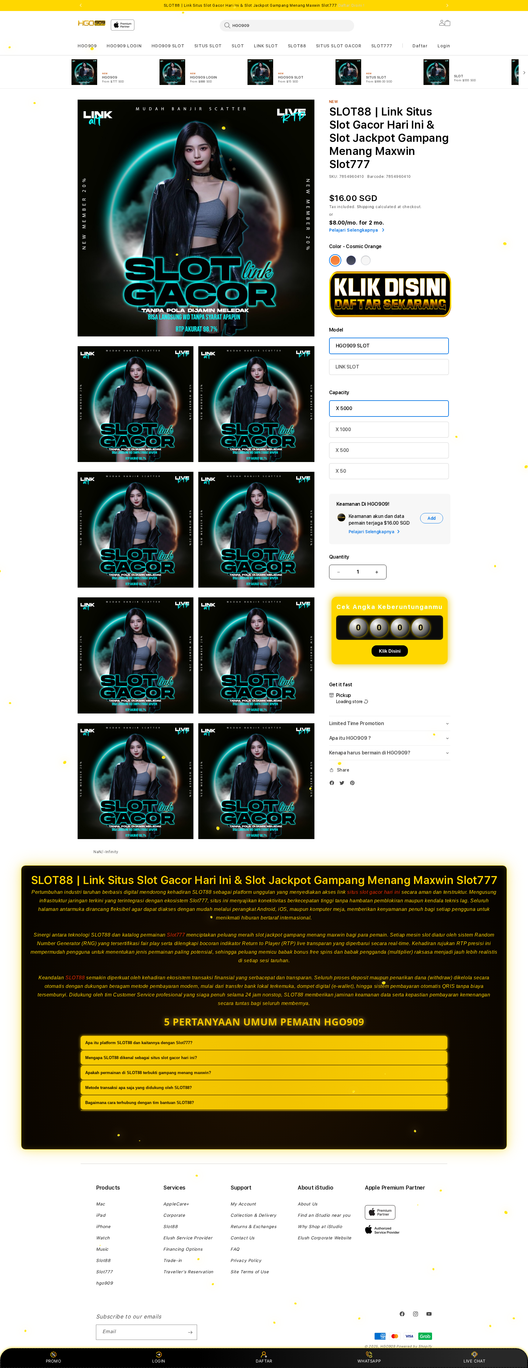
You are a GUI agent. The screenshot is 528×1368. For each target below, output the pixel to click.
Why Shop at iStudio (320, 1226)
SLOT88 (297, 45)
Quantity (339, 557)
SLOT (238, 45)
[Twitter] (343, 784)
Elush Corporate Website (324, 1237)
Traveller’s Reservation (188, 1271)
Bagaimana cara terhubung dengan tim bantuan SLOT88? (139, 1102)
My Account (243, 1203)
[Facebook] (333, 784)
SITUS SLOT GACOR (338, 45)
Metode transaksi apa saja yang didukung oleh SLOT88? (138, 1087)
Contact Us (242, 1237)
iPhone (103, 1226)
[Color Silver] (366, 260)
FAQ (235, 1249)
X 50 (341, 471)
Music (102, 1249)
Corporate (174, 1215)
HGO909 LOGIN (124, 45)
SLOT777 (381, 45)
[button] (87, 46)
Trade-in (172, 1260)
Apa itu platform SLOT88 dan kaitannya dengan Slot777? (139, 1042)
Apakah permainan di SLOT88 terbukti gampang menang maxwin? (148, 1072)
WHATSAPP (369, 1361)
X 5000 (344, 408)
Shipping (366, 207)
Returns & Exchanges (253, 1226)
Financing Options (182, 1249)
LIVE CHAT (474, 1361)
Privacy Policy (245, 1260)
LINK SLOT (266, 45)
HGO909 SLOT (168, 45)
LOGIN (158, 1361)
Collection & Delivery (253, 1215)
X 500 (342, 450)
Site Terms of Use (249, 1271)
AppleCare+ (176, 1203)
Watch (103, 1237)
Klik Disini (390, 651)
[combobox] (287, 25)
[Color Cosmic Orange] (335, 260)
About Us (307, 1203)
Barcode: (376, 176)
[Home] (92, 23)
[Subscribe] (190, 1332)
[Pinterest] (354, 784)
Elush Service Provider (187, 1237)
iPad (100, 1215)
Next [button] (447, 5)
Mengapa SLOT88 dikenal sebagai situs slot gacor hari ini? (141, 1057)
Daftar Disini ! (351, 5)
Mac (100, 1203)
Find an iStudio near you (324, 1215)
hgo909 (104, 1283)
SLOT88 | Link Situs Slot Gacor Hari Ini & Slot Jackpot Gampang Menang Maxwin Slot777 (264, 5)
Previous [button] (81, 5)
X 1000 (343, 429)
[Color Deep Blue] (351, 260)
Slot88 (103, 1260)
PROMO (53, 1361)
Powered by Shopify (414, 1346)
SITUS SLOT (208, 45)
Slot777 (176, 934)
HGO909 (87, 45)
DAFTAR (264, 1361)
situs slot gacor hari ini (373, 892)
